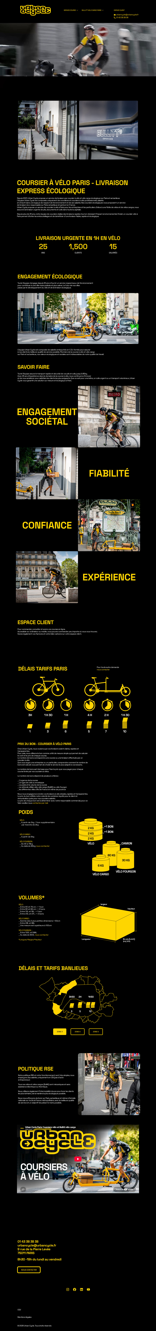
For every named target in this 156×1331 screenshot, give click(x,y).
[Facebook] (74, 1289)
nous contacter (103, 669)
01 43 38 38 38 (122, 17)
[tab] (59, 1031)
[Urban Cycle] (35, 10)
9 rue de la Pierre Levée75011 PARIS (34, 1251)
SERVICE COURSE (70, 10)
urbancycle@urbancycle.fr (127, 14)
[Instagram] (68, 1289)
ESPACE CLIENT (119, 10)
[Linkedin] (81, 1289)
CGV (19, 1309)
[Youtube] (88, 1289)
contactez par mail (40, 803)
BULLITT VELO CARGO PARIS (91, 10)
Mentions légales (24, 1317)
